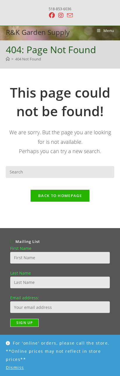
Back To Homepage (60, 195)
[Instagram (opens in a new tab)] (61, 15)
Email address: (24, 297)
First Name (20, 248)
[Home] (8, 59)
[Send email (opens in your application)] (69, 15)
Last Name (20, 273)
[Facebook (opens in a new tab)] (52, 15)
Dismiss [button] (15, 367)
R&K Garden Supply (38, 32)
